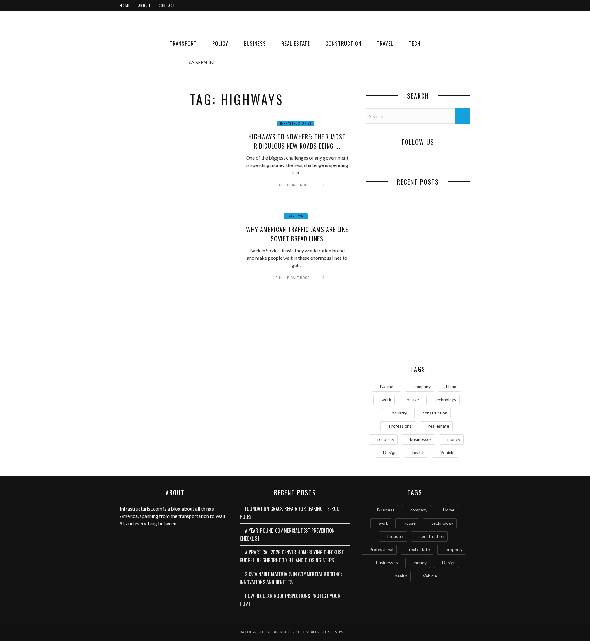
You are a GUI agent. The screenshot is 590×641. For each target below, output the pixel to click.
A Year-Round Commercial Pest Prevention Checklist (444, 234)
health (418, 452)
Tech (414, 43)
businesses (421, 439)
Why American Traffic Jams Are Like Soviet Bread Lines (297, 234)
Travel (385, 43)
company (422, 386)
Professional (401, 426)
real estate (438, 426)
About (144, 5)
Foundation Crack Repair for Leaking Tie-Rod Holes (392, 234)
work (386, 399)
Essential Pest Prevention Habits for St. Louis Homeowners (444, 342)
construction (435, 412)
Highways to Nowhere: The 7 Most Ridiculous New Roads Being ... (297, 141)
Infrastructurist (296, 124)
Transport (183, 43)
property (385, 439)
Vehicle (447, 452)
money (453, 439)
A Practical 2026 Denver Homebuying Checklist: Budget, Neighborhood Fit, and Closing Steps (392, 293)
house (413, 399)
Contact (167, 5)
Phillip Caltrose (293, 185)
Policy (220, 43)
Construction (343, 43)
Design (390, 452)
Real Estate (295, 43)
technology (445, 399)
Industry (398, 412)
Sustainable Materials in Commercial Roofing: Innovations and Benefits (444, 293)
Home (125, 5)
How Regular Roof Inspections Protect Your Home (392, 338)
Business (255, 43)
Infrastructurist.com (141, 508)
